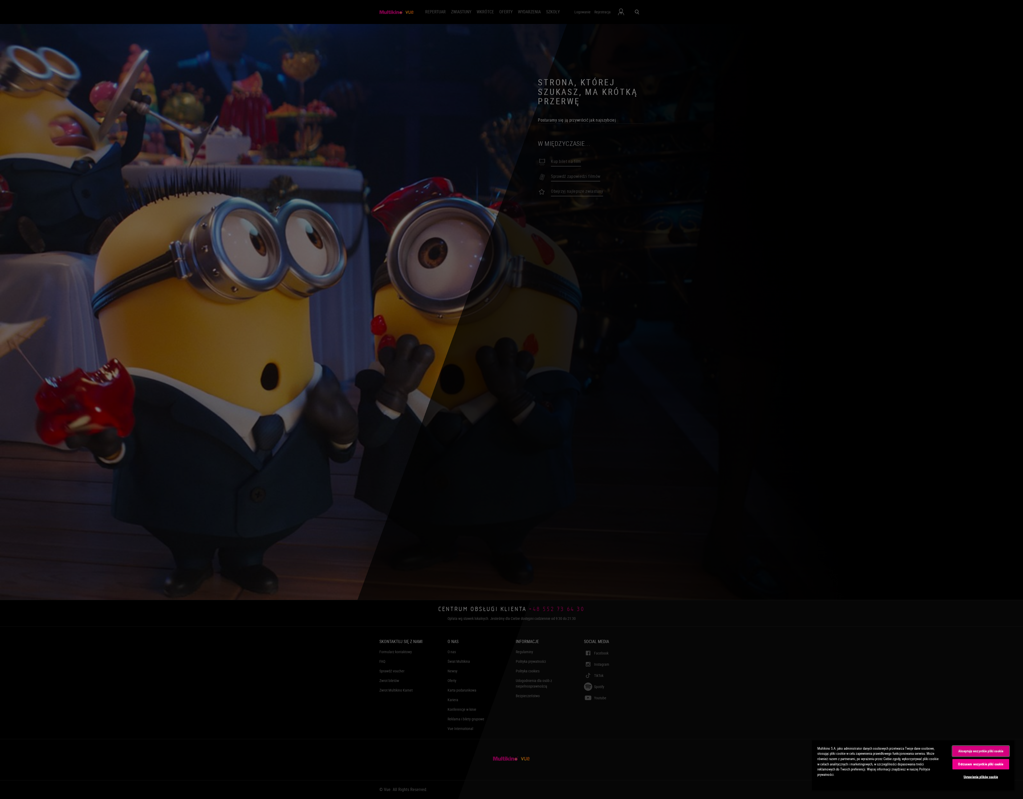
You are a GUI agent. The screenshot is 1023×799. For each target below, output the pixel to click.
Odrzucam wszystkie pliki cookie (980, 764)
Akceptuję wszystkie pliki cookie (980, 751)
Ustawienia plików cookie (981, 776)
